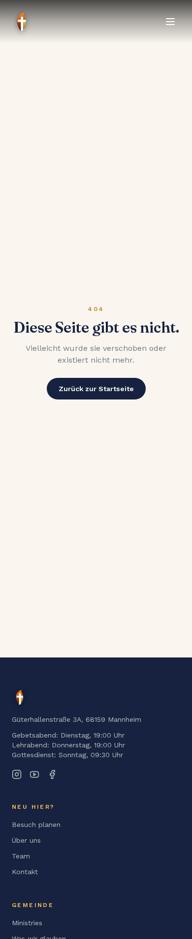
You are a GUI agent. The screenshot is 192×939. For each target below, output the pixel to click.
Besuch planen (36, 824)
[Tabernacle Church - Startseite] (20, 697)
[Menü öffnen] (170, 21)
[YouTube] (34, 774)
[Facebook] (52, 774)
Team (21, 856)
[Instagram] (17, 774)
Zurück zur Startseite (96, 389)
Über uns (26, 840)
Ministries (27, 923)
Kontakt (25, 872)
